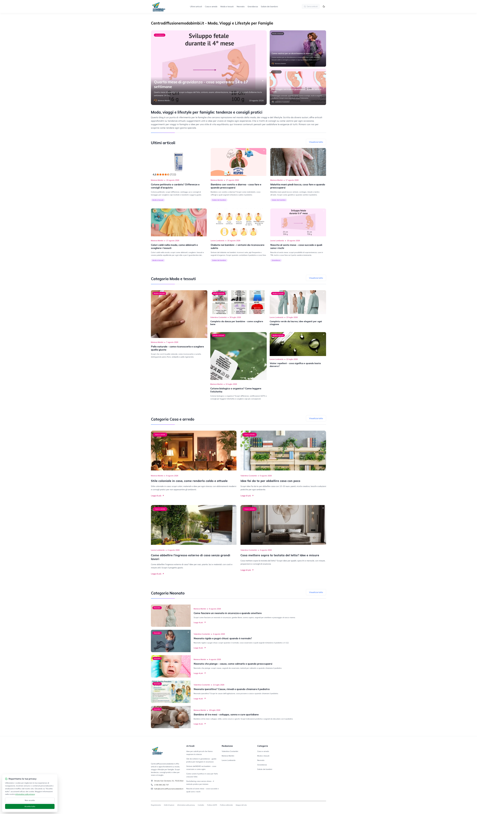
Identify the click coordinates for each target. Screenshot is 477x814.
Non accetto (30, 800)
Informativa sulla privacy (186, 805)
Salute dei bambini (269, 6)
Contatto (201, 805)
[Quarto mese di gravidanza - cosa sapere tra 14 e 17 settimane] (209, 67)
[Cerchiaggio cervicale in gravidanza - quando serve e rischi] (298, 87)
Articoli (190, 745)
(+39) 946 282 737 (161, 785)
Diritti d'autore (169, 805)
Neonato (241, 6)
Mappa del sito (241, 805)
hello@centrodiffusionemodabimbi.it (168, 789)
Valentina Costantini (218, 317)
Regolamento (156, 805)
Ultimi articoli (196, 6)
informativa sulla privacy (25, 794)
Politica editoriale (226, 805)
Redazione (227, 745)
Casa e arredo (211, 6)
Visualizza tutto (316, 142)
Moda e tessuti (227, 6)
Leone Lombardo (217, 240)
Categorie (262, 745)
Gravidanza (253, 6)
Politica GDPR (212, 805)
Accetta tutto (29, 806)
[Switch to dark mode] (324, 6)
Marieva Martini (157, 180)
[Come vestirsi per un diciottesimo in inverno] (298, 48)
